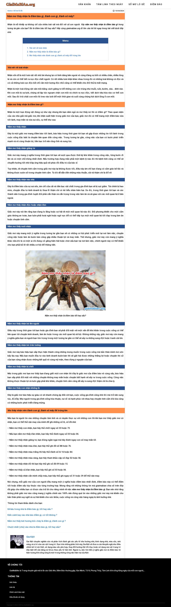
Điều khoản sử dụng (16, 597)
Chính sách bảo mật (17, 592)
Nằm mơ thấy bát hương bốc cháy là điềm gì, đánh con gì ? (36, 521)
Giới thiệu (13, 582)
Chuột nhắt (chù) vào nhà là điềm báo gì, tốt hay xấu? (34, 527)
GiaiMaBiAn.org (20, 4)
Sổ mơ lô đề (17, 11)
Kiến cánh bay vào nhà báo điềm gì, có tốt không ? (32, 515)
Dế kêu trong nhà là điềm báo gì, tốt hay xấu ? (30, 509)
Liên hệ (12, 587)
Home (9, 11)
